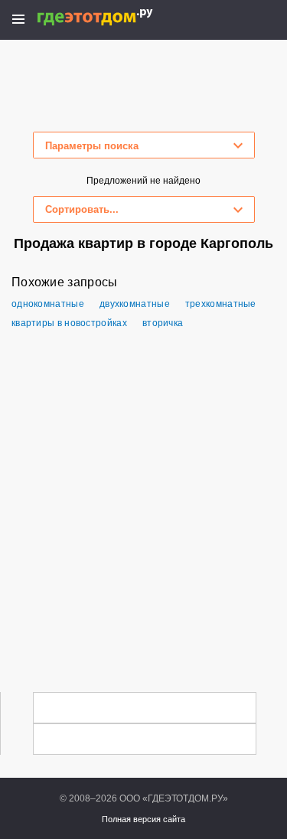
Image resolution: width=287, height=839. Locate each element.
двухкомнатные (134, 304)
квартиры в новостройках (69, 323)
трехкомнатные (220, 304)
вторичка (162, 323)
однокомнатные (47, 304)
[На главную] (111, 17)
